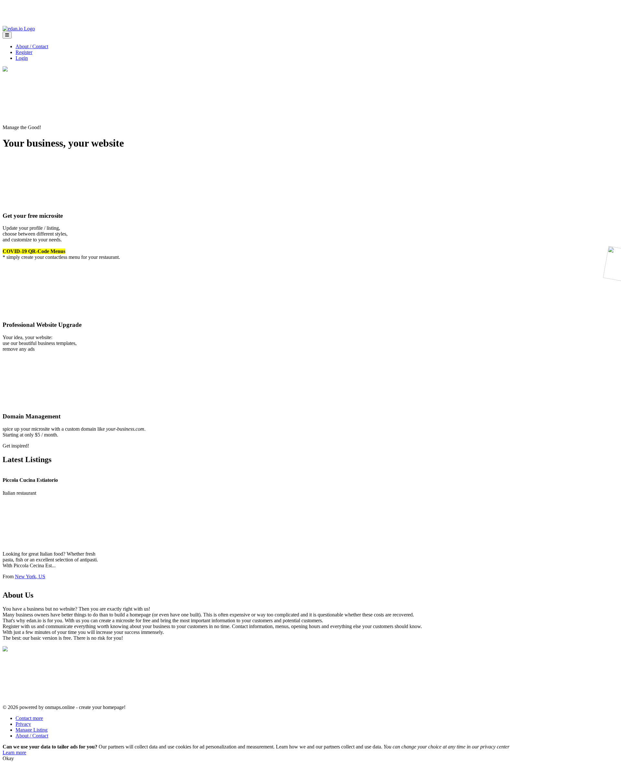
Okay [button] (8, 758)
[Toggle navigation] (7, 35)
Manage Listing (32, 730)
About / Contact (32, 46)
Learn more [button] (14, 752)
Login (22, 58)
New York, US (30, 576)
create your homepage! (102, 707)
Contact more (29, 718)
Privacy (23, 724)
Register (24, 52)
